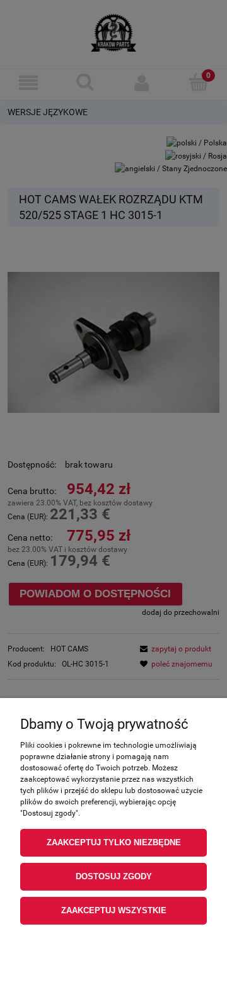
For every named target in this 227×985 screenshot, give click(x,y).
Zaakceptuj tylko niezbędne (114, 842)
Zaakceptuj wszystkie (113, 910)
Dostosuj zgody (114, 876)
